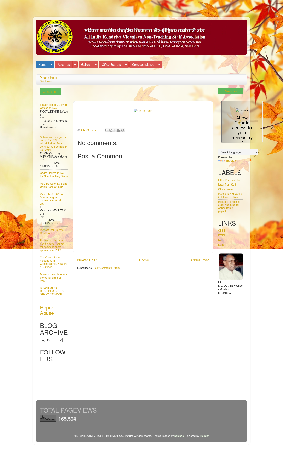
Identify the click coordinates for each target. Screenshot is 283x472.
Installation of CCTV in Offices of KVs (230, 195)
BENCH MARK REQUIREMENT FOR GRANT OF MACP (52, 291)
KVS (220, 240)
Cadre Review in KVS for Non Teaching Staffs (54, 174)
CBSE (221, 230)
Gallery (86, 64)
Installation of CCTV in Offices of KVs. (53, 106)
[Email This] (107, 130)
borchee (179, 436)
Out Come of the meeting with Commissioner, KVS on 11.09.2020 (53, 262)
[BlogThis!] (111, 130)
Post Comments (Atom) (106, 268)
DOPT (221, 235)
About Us (64, 64)
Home (42, 64)
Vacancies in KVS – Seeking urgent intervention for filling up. (52, 198)
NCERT (222, 244)
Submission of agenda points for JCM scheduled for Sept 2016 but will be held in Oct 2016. (53, 143)
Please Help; (46, 79)
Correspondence (143, 64)
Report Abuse (47, 310)
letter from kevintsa (229, 180)
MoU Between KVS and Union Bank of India (53, 185)
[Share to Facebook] (119, 130)
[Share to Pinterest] (123, 130)
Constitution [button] (50, 92)
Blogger (204, 436)
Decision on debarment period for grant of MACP (53, 278)
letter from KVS (227, 184)
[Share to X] (115, 130)
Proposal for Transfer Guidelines (52, 231)
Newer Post (87, 259)
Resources (231, 91)
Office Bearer (225, 189)
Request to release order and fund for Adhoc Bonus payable (229, 206)
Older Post (200, 259)
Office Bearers (111, 64)
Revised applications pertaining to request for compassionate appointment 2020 (52, 245)
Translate (231, 161)
